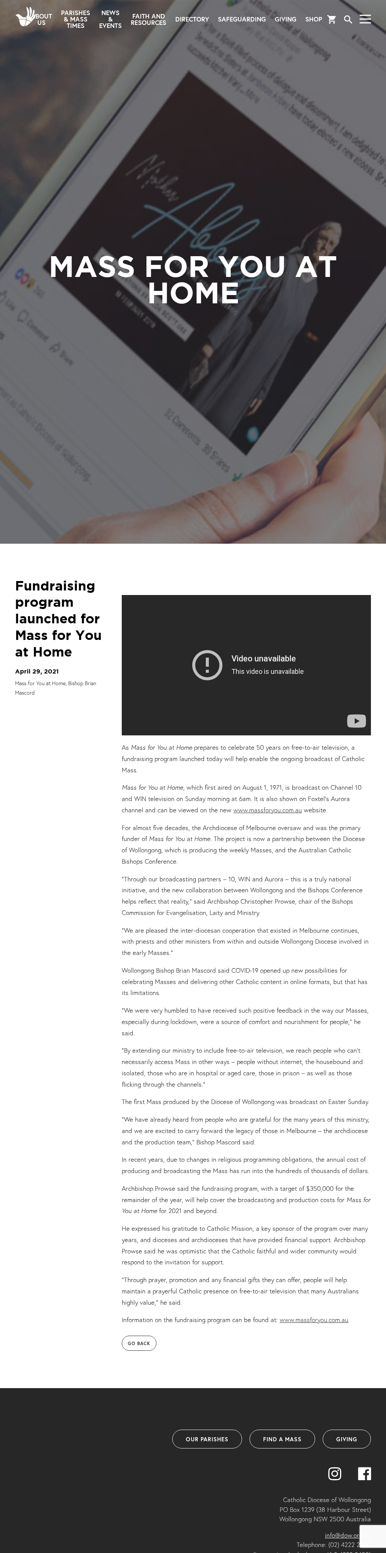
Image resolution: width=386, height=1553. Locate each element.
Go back (139, 1343)
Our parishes (207, 1439)
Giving (285, 19)
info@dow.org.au (348, 1535)
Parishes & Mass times (75, 19)
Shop (313, 19)
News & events (110, 19)
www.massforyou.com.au (267, 810)
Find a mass (282, 1439)
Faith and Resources (148, 19)
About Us (41, 19)
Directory (192, 19)
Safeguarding (242, 19)
